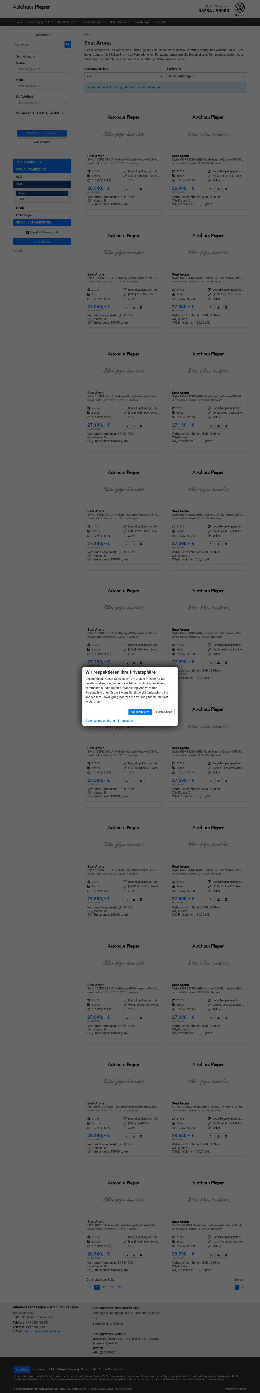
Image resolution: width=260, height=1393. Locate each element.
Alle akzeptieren (140, 711)
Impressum (125, 721)
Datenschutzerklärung (100, 721)
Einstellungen (164, 711)
